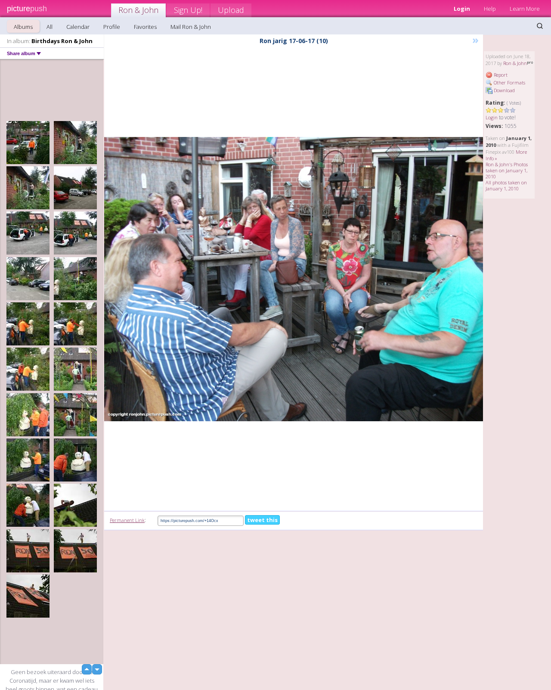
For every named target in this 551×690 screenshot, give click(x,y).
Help (490, 8)
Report (500, 74)
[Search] (540, 26)
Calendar (78, 27)
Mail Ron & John (190, 27)
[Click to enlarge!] (293, 279)
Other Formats (508, 82)
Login (462, 8)
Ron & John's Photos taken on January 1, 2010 (507, 170)
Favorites (145, 27)
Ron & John (138, 10)
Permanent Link (127, 520)
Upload (231, 10)
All (49, 27)
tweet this (262, 520)
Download (503, 90)
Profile (111, 27)
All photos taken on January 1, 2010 (506, 185)
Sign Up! (188, 10)
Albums (23, 27)
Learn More (525, 8)
